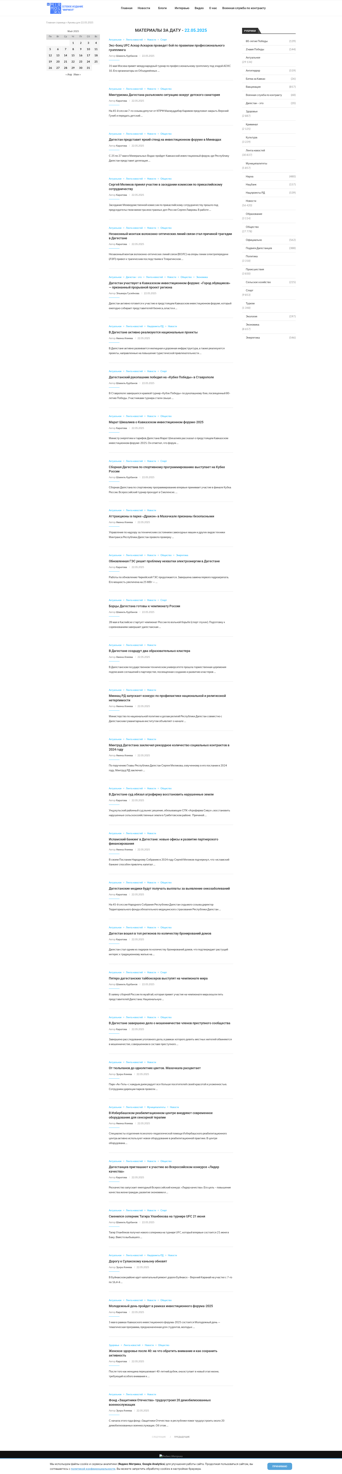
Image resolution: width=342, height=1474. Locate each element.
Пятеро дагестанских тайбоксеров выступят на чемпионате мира (158, 978)
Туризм (250, 303)
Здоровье (252, 111)
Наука (271, 176)
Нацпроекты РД (271, 192)
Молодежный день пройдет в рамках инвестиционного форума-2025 (161, 1306)
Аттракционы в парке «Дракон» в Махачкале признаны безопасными (161, 516)
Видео (199, 8)
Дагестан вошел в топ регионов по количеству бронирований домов (160, 933)
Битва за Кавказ (271, 78)
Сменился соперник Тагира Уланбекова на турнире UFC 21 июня (157, 1216)
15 (73, 55)
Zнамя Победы (271, 49)
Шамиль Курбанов (126, 55)
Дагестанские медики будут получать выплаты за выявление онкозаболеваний (169, 888)
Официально (271, 239)
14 (65, 55)
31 (88, 67)
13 (57, 55)
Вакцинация (271, 86)
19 (50, 61)
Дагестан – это (271, 103)
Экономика (252, 324)
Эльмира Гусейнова (127, 293)
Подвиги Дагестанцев (271, 248)
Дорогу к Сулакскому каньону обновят (138, 1261)
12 (50, 55)
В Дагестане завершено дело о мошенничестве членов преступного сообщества (169, 1023)
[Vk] (281, 8)
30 (80, 67)
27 (57, 67)
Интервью (182, 8)
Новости (144, 8)
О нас (213, 8)
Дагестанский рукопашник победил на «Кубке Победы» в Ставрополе (161, 377)
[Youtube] (277, 8)
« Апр (69, 74)
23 (80, 61)
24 (88, 61)
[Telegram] (285, 8)
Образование (254, 213)
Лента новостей (255, 150)
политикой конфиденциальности (93, 1468)
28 (65, 67)
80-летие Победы (271, 41)
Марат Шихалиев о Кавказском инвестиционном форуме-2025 (156, 422)
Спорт (249, 290)
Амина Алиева (124, 338)
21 (65, 61)
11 (96, 49)
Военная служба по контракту (244, 8)
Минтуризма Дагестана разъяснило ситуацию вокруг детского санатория (164, 95)
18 (96, 55)
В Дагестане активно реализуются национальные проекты (153, 332)
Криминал (252, 124)
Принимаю (279, 1466)
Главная (126, 8)
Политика (252, 256)
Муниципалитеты (256, 163)
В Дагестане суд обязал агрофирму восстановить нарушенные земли (161, 794)
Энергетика (271, 337)
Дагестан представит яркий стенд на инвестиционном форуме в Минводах (165, 139)
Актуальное (253, 57)
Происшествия (255, 269)
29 (73, 67)
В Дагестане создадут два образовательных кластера (149, 651)
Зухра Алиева (124, 1074)
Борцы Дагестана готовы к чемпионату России (144, 606)
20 (57, 61)
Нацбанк (271, 184)
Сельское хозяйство (271, 282)
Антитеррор (271, 70)
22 (73, 61)
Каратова (121, 100)
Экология (271, 316)
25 (96, 61)
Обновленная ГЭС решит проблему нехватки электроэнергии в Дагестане (164, 561)
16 (80, 55)
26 (50, 67)
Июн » (77, 74)
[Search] (294, 8)
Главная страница (55, 22)
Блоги (162, 8)
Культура (251, 137)
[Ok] (288, 8)
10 (88, 49)
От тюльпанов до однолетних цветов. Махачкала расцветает (155, 1068)
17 (88, 55)
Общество (252, 226)
